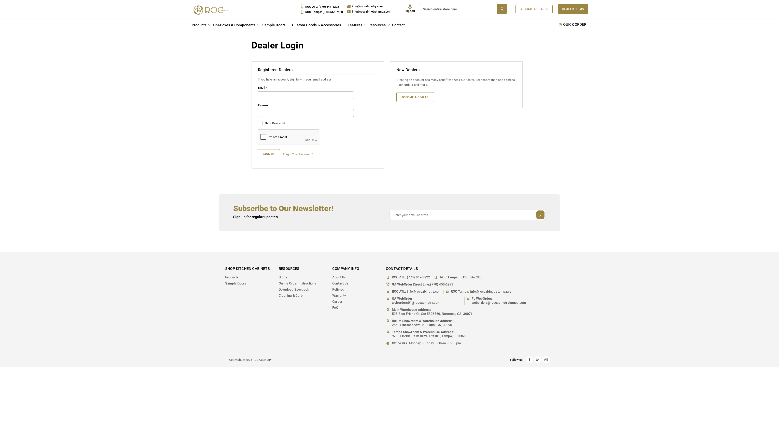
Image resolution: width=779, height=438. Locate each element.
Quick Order (574, 25)
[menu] (299, 26)
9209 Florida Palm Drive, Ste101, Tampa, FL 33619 (430, 336)
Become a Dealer (534, 9)
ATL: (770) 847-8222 (322, 6)
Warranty (339, 295)
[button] (410, 8)
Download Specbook (294, 289)
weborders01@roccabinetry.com (416, 303)
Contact (398, 25)
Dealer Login (573, 9)
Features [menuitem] (355, 25)
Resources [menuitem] (377, 25)
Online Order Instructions (297, 283)
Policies (338, 289)
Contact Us (340, 283)
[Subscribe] (540, 214)
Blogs (283, 277)
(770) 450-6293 (441, 284)
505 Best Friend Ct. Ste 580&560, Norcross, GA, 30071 (432, 314)
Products (231, 277)
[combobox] (463, 9)
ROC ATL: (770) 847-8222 (411, 277)
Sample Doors (235, 283)
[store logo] (212, 10)
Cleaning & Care (291, 295)
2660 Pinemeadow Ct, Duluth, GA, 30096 (422, 325)
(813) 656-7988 (471, 277)
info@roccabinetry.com (367, 6)
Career (337, 302)
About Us (339, 277)
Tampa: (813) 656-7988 (324, 12)
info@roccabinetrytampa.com (371, 11)
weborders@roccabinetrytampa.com (499, 303)
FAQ (335, 308)
